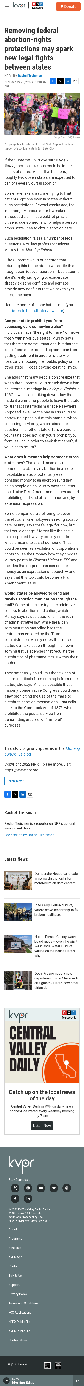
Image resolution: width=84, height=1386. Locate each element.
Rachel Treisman (30, 75)
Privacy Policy (18, 1294)
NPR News (17, 781)
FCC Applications (20, 1312)
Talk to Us (15, 1275)
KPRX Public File (19, 1321)
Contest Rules (18, 1340)
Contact (14, 1266)
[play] (6, 1380)
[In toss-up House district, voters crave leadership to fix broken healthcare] (18, 912)
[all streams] (78, 1380)
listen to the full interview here (37, 310)
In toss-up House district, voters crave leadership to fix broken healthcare (56, 910)
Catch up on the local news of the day (42, 1095)
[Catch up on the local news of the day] (42, 1045)
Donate (70, 6)
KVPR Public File (19, 1331)
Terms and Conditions (23, 1303)
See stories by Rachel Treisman (29, 834)
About (13, 1229)
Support (14, 1285)
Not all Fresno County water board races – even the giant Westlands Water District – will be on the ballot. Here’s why (55, 946)
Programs (15, 1238)
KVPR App (15, 1257)
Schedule (15, 1248)
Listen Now (42, 1125)
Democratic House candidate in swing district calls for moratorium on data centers (56, 878)
